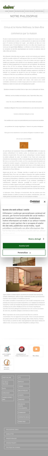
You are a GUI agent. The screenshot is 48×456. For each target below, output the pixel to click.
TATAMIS (20, 386)
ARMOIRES (21, 399)
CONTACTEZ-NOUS (39, 11)
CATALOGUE (5, 393)
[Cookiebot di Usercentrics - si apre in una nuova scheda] (30, 201)
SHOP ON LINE (6, 377)
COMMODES (22, 412)
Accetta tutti (24, 246)
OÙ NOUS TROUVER (29, 11)
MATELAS (21, 382)
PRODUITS (11, 11)
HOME (6, 11)
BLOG (4, 388)
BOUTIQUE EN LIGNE (19, 11)
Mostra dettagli (34, 239)
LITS (19, 377)
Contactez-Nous (23, 417)
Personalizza (23, 252)
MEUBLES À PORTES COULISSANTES (22, 406)
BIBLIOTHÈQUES (23, 390)
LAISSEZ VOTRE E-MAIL (7, 398)
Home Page (21, 421)
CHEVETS (20, 395)
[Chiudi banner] (44, 202)
